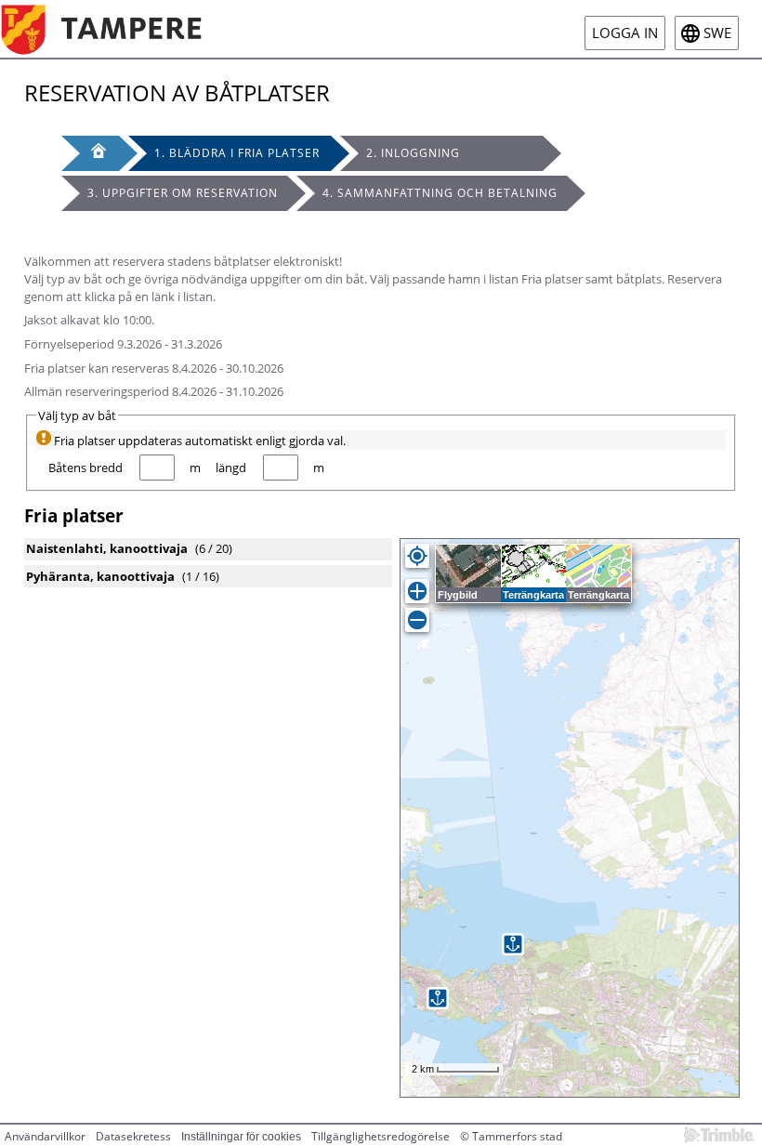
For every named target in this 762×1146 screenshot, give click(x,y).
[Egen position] (417, 556)
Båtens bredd (85, 467)
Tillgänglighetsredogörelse (380, 1136)
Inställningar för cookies (241, 1136)
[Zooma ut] (417, 620)
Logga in (625, 33)
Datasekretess (133, 1136)
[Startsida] (115, 29)
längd (231, 467)
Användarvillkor (45, 1136)
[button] (513, 944)
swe (717, 33)
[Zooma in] (417, 591)
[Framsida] (90, 153)
